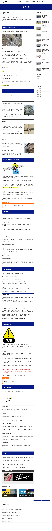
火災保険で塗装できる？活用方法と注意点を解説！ (45, 28)
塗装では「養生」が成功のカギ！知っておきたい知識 (45, 16)
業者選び (38, 80)
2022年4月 (39, 88)
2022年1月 (39, 94)
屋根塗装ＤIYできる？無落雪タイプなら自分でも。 (45, 22)
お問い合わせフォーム (14, 525)
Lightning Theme (25, 529)
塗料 (38, 78)
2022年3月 (39, 90)
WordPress (20, 529)
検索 (42, 500)
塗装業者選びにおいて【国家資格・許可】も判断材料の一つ (16, 205)
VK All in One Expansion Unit (32, 529)
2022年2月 (39, 92)
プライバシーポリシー (6, 525)
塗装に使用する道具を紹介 (7, 521)
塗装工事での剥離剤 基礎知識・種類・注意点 (45, 50)
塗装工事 (9, 486)
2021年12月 (39, 96)
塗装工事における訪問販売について (11, 381)
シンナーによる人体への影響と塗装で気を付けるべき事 (45, 56)
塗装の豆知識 (39, 82)
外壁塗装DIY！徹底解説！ (7, 518)
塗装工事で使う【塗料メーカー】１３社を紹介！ (45, 63)
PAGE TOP (50, 514)
